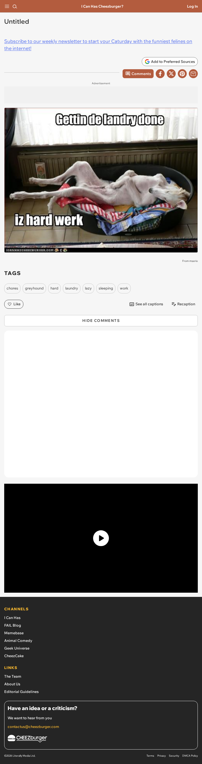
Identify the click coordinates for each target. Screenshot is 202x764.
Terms (150, 755)
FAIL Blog (12, 625)
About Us (12, 684)
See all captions (149, 304)
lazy (88, 288)
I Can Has (12, 617)
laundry (71, 288)
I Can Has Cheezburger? (102, 6)
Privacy (161, 755)
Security (174, 755)
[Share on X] (171, 73)
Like (17, 304)
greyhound (34, 288)
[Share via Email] (193, 73)
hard (54, 288)
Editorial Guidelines (21, 691)
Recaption (186, 304)
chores (12, 288)
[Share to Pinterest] (182, 73)
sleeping (106, 288)
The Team (12, 676)
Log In (192, 6)
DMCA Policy (190, 755)
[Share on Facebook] (160, 73)
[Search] (14, 6)
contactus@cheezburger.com (33, 726)
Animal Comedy (18, 640)
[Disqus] (101, 406)
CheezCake (14, 655)
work (124, 288)
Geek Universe (16, 648)
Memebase (14, 633)
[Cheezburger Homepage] (101, 739)
